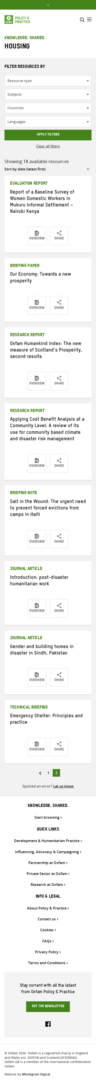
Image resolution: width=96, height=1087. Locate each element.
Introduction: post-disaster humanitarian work (39, 581)
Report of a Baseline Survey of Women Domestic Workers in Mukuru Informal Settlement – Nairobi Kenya (42, 203)
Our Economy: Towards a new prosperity (40, 278)
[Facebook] (48, 1023)
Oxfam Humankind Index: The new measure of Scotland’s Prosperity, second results (46, 350)
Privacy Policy (46, 952)
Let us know (63, 786)
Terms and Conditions (46, 963)
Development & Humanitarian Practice (46, 841)
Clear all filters (48, 146)
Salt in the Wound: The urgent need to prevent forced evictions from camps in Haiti (48, 508)
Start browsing (46, 817)
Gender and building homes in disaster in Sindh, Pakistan (42, 650)
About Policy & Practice (47, 908)
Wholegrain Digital (36, 1074)
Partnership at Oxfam (46, 863)
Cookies (47, 930)
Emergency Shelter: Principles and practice (46, 719)
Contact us (47, 919)
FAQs (46, 941)
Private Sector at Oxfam (47, 874)
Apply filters (48, 135)
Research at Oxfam (47, 885)
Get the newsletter (48, 1007)
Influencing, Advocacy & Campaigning (47, 852)
